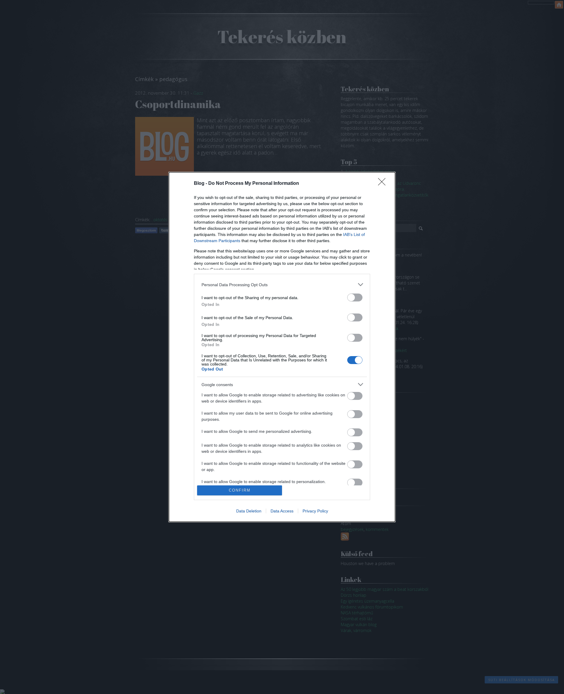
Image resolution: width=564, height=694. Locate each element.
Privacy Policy (315, 511)
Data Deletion (248, 511)
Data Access (282, 511)
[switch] (354, 297)
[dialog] (282, 347)
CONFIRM (240, 490)
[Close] (383, 183)
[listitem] (282, 284)
